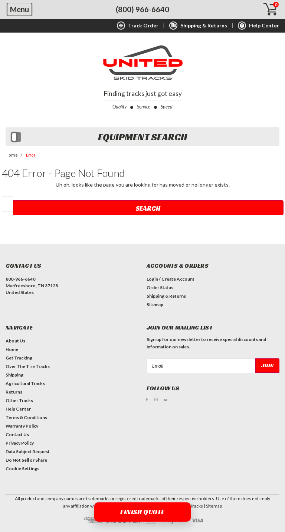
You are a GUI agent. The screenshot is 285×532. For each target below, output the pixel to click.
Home (12, 155)
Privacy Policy (20, 443)
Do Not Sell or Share (26, 460)
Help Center (18, 409)
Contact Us (17, 434)
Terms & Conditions (26, 417)
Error (30, 155)
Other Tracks (19, 400)
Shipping (14, 375)
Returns (14, 392)
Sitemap (155, 304)
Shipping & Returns (166, 296)
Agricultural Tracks (25, 383)
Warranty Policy (22, 426)
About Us (15, 341)
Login (152, 279)
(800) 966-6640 (142, 9)
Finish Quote (142, 512)
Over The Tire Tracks (28, 366)
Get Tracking (19, 358)
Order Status (160, 287)
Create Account (177, 279)
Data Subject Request (28, 451)
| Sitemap (213, 506)
